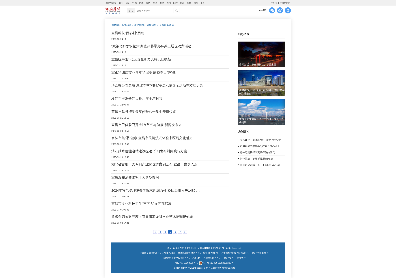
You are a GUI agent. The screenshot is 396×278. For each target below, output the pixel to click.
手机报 (274, 3)
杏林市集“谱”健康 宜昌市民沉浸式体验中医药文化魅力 (152, 138)
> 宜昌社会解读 (165, 25)
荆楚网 (115, 25)
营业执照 (241, 258)
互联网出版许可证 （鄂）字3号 (219, 258)
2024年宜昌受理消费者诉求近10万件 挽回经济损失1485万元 (156, 190)
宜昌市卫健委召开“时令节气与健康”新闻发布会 (146, 125)
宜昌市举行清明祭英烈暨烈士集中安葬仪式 (143, 112)
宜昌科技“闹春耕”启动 (127, 33)
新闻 (121, 3)
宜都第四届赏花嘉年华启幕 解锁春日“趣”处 (143, 72)
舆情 (148, 3)
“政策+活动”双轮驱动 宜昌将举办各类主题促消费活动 (151, 46)
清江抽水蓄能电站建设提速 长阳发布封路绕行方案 (149, 151)
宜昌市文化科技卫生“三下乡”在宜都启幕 (141, 204)
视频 (189, 3)
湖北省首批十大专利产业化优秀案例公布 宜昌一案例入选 (154, 164)
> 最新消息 (150, 25)
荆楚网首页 (110, 3)
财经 (162, 3)
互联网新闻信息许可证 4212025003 (157, 253)
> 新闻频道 (125, 25)
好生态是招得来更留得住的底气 (257, 152)
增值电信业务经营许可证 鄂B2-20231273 (198, 253)
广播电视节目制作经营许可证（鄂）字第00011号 (244, 253)
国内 (168, 3)
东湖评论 (243, 131)
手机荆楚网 (285, 3)
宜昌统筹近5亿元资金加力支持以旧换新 (141, 59)
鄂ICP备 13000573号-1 (186, 263)
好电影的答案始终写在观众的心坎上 (260, 146)
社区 (155, 3)
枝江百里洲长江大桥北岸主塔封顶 (136, 99)
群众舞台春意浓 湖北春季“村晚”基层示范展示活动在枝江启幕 (157, 85)
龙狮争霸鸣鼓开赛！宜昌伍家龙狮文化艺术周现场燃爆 (152, 217)
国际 (175, 3)
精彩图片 (243, 34)
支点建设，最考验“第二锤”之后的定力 (260, 140)
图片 (196, 3)
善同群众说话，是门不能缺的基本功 (260, 165)
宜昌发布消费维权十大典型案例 (135, 177)
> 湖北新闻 (138, 25)
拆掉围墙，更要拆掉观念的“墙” (257, 158)
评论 (134, 3)
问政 (141, 3)
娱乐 (182, 3)
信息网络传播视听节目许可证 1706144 (181, 258)
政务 (128, 3)
